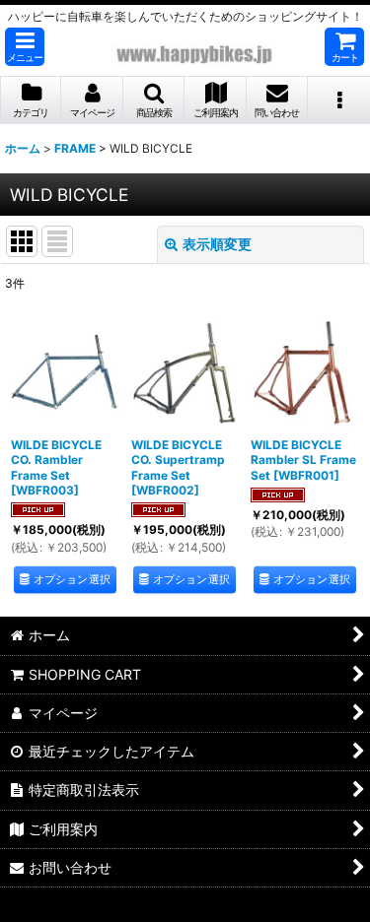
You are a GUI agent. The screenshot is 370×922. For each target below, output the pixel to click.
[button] (24, 47)
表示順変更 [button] (217, 243)
